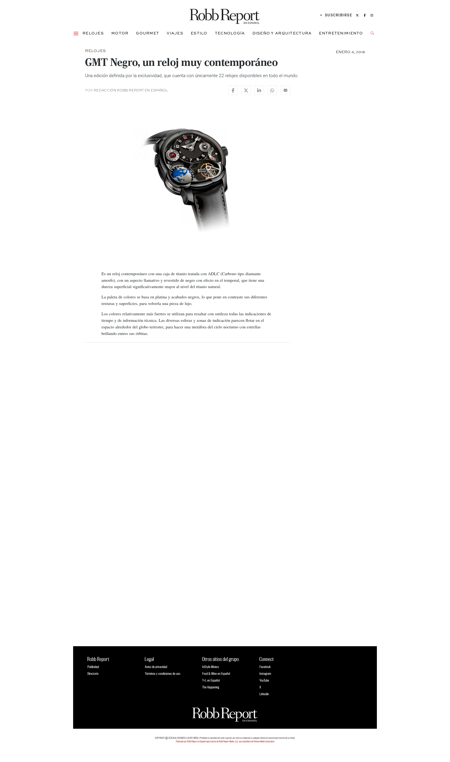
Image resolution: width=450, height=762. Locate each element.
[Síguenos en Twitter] (357, 15)
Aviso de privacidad (156, 666)
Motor (119, 33)
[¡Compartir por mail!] (285, 90)
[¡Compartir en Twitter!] (246, 90)
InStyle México (210, 666)
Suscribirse (338, 15)
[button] (76, 33)
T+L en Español (211, 680)
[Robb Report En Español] (225, 15)
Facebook (265, 666)
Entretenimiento (341, 33)
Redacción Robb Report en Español (131, 90)
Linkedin (264, 694)
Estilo (199, 33)
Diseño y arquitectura (282, 33)
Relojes (93, 33)
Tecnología (230, 33)
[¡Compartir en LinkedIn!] (259, 90)
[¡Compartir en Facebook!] (233, 90)
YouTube (264, 680)
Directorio (92, 673)
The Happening (210, 687)
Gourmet (147, 33)
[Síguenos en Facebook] (365, 15)
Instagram (265, 673)
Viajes (175, 33)
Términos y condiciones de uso (162, 673)
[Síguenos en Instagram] (372, 15)
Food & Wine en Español (216, 673)
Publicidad (93, 666)
